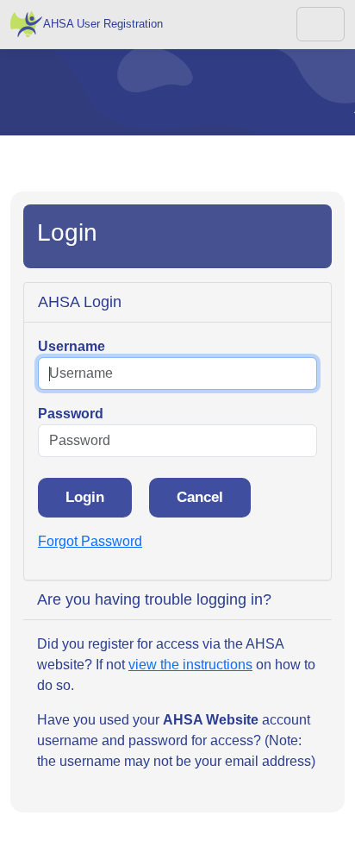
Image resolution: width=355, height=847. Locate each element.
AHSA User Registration (103, 23)
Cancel (200, 497)
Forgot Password (90, 541)
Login (84, 497)
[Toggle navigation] (320, 24)
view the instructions (190, 664)
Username (71, 346)
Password (70, 413)
